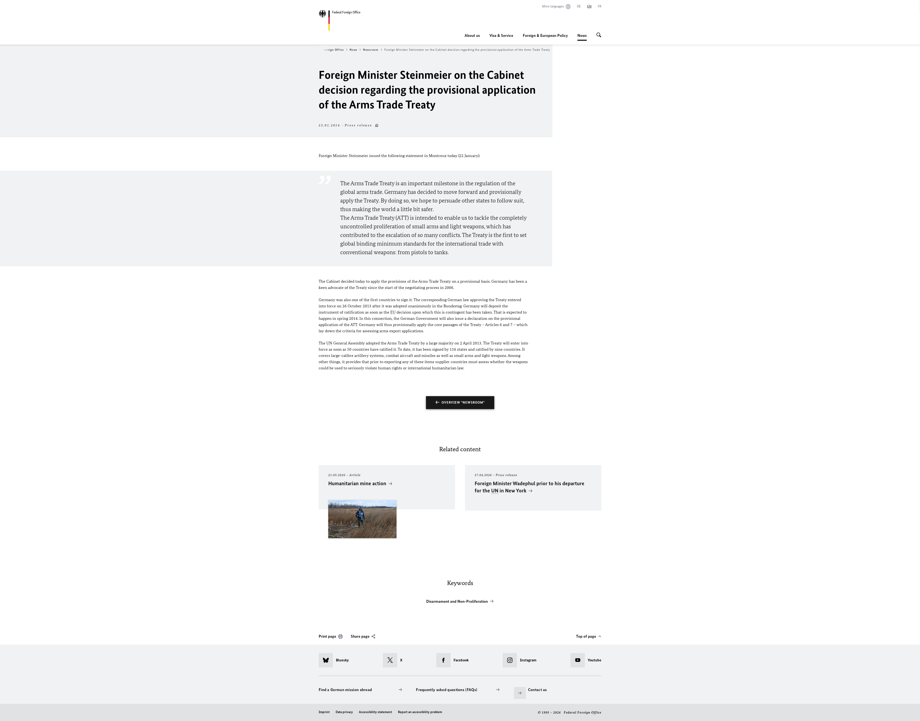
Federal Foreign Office (327, 49)
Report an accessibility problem (420, 712)
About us (472, 35)
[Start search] (598, 35)
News (582, 37)
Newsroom (371, 49)
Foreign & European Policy (545, 35)
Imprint (324, 712)
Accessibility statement (375, 712)
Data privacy (344, 712)
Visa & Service (501, 35)
